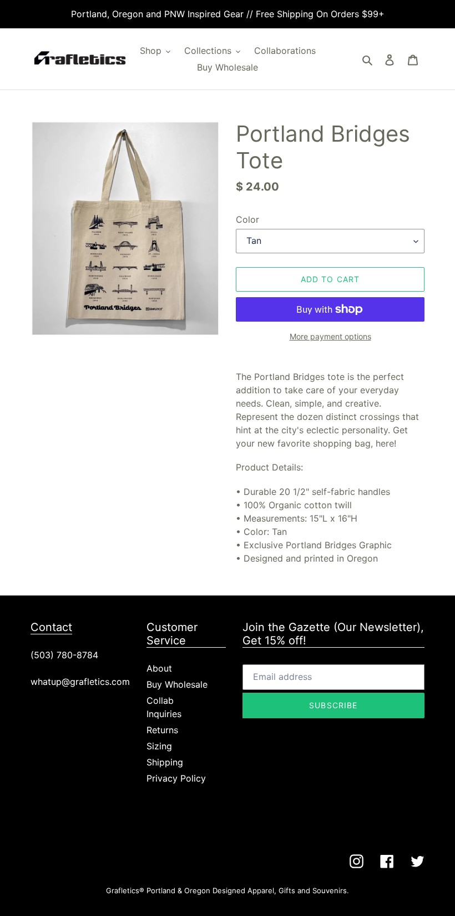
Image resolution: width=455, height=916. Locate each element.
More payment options (330, 336)
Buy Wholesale (177, 684)
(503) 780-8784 (64, 654)
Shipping (164, 762)
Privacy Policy (176, 778)
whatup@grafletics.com (80, 681)
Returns (162, 729)
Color (247, 219)
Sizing (159, 746)
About (159, 668)
